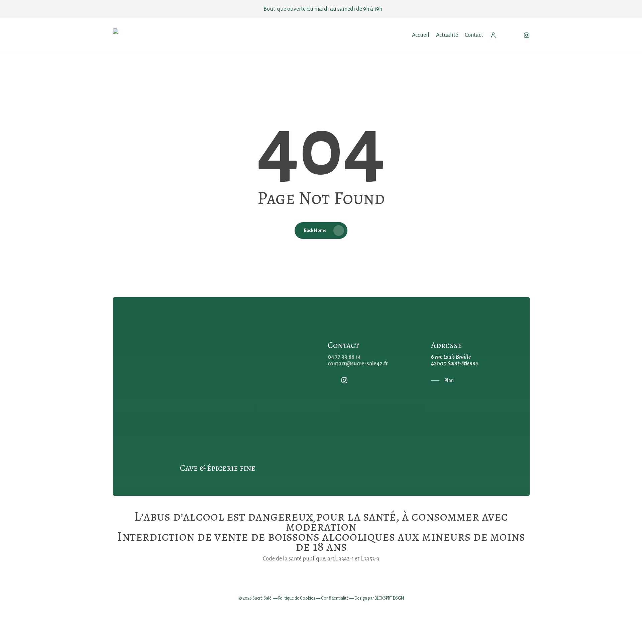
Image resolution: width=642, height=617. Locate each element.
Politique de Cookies (296, 598)
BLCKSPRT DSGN (389, 598)
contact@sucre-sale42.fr (358, 364)
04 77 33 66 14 (344, 357)
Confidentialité (335, 598)
